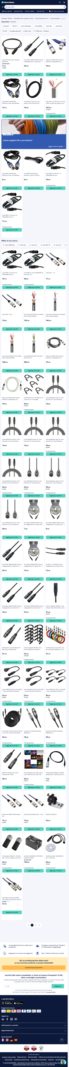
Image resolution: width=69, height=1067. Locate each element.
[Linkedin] (2, 1019)
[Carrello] (64, 2)
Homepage (4, 18)
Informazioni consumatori (39, 1059)
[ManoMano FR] (2, 1040)
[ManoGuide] (63, 1062)
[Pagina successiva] (39, 925)
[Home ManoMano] (29, 2)
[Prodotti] (2, 7)
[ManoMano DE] (11, 1040)
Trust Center (8, 1059)
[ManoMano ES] (15, 1040)
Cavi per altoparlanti (55, 18)
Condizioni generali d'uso (21, 1059)
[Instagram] (11, 1019)
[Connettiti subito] (60, 2)
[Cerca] (6, 7)
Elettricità (10, 18)
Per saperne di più (50, 992)
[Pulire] (64, 7)
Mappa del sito (21, 1057)
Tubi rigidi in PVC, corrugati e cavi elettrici (24, 18)
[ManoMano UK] (7, 1040)
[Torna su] (62, 1040)
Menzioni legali (32, 1057)
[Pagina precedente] (28, 925)
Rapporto (51, 1059)
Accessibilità (59, 1059)
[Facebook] (7, 1019)
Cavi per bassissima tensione (42, 18)
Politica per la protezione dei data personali (52, 1057)
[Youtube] (15, 1019)
